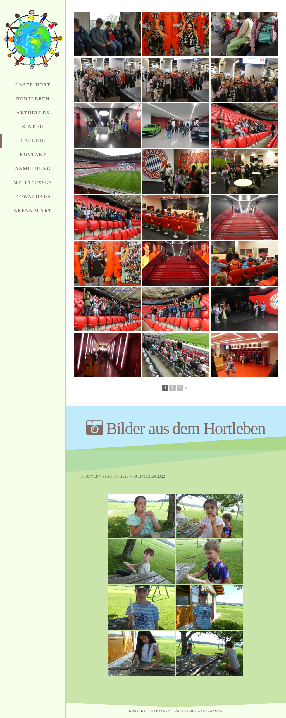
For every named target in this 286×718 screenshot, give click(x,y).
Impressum (160, 710)
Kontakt (137, 710)
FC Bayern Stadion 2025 (104, 476)
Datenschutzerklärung (199, 710)
